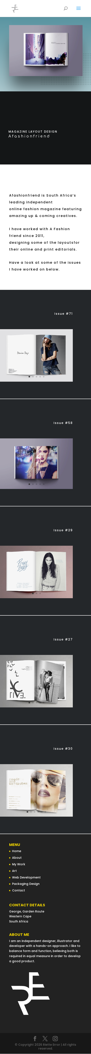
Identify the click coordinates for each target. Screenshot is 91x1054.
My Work (18, 864)
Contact (18, 890)
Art (14, 871)
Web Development (26, 877)
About (17, 858)
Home (16, 851)
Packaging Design (26, 884)
